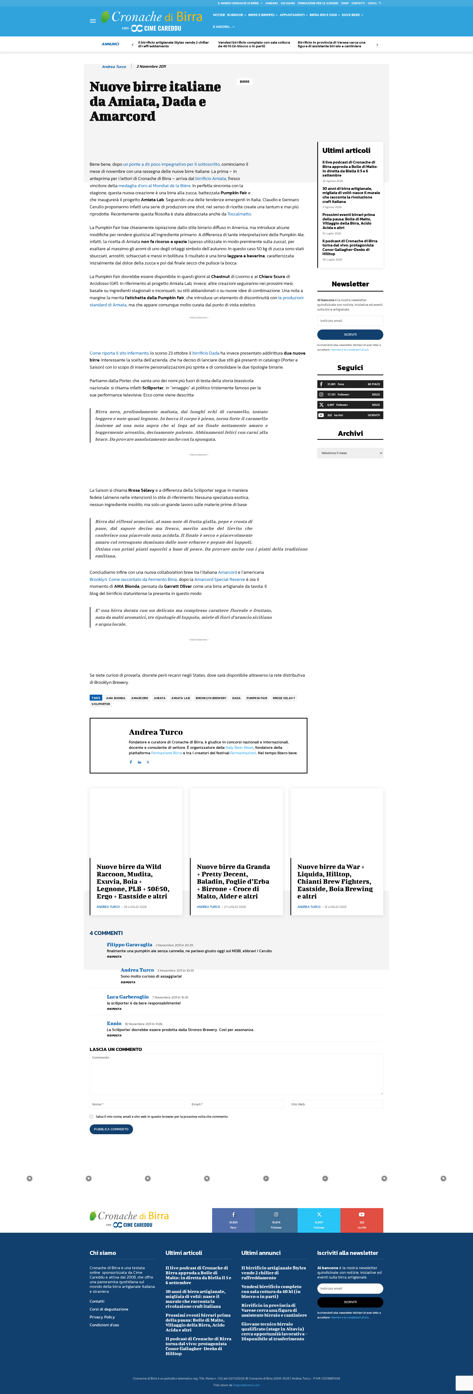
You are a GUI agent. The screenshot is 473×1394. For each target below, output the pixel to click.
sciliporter (101, 704)
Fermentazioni (243, 753)
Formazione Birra (166, 753)
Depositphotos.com (246, 1385)
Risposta (114, 956)
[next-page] (377, 45)
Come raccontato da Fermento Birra (143, 579)
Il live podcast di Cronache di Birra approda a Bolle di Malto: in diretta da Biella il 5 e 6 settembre (349, 168)
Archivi (350, 435)
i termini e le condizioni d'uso (349, 349)
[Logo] (151, 21)
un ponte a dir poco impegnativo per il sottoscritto (171, 164)
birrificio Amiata (210, 178)
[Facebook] (131, 761)
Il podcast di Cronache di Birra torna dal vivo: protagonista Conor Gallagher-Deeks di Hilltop (349, 247)
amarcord (139, 698)
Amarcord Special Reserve (219, 579)
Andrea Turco (114, 66)
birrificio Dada (206, 353)
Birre (245, 81)
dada (236, 698)
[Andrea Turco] (95, 66)
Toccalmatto (239, 214)
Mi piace (374, 384)
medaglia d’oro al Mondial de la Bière (154, 185)
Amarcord (227, 572)
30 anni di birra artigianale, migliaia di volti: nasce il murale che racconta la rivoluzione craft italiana (351, 194)
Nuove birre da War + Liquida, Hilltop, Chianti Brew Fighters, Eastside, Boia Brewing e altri (335, 881)
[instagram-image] (29, 1178)
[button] (375, 3)
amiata (160, 698)
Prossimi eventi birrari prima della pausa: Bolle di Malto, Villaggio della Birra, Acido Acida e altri (348, 221)
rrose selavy (284, 698)
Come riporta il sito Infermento (119, 353)
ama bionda (115, 698)
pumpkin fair (257, 698)
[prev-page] (133, 45)
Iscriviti (350, 334)
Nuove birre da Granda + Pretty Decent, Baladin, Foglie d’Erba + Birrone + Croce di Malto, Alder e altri (233, 881)
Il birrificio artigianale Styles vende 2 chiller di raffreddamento (173, 44)
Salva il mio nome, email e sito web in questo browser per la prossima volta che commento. (162, 1116)
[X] (148, 761)
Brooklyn (98, 579)
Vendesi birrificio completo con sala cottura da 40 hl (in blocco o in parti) (254, 44)
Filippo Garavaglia (129, 944)
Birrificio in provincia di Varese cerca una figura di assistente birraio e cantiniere (331, 44)
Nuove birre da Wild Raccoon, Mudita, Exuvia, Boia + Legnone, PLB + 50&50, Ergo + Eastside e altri (133, 881)
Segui (376, 394)
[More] (257, 147)
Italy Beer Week (239, 747)
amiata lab (180, 698)
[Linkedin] (139, 761)
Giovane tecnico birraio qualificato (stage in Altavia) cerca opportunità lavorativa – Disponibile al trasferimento (274, 1331)
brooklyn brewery (211, 698)
